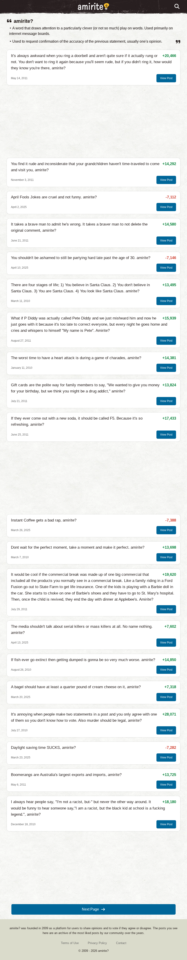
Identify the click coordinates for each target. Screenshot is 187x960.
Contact (121, 943)
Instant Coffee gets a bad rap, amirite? (43, 520)
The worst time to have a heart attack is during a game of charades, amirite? (76, 358)
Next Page (90, 909)
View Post (166, 78)
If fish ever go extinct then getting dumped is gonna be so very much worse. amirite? (83, 660)
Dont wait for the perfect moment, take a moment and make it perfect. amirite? (77, 547)
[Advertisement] (93, 121)
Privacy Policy (97, 943)
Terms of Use (70, 943)
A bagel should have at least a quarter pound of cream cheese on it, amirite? (76, 687)
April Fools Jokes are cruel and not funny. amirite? (54, 197)
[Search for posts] (177, 7)
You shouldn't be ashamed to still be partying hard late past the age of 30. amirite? (80, 258)
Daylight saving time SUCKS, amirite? (43, 747)
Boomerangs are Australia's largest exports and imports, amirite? (66, 775)
